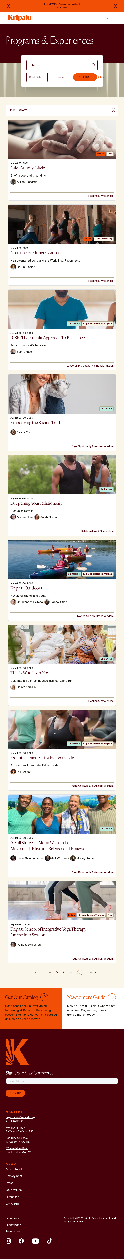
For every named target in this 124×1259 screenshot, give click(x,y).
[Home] (20, 16)
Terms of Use (13, 1231)
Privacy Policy (13, 1224)
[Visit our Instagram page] (8, 1241)
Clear (101, 77)
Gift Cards (12, 1204)
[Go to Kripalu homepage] (17, 1052)
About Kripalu (14, 1169)
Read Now (62, 7)
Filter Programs (18, 110)
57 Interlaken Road (17, 1148)
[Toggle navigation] (115, 17)
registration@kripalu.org (20, 1117)
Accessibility (12, 1218)
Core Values (14, 1190)
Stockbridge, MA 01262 (20, 1152)
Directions (12, 1197)
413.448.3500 (14, 1121)
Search (85, 77)
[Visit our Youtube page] (35, 1241)
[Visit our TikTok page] (49, 1241)
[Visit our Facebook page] (21, 1241)
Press (9, 1183)
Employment (14, 1176)
